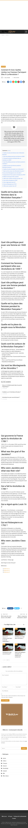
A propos (10, 816)
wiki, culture (6, 776)
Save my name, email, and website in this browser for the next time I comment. (13, 696)
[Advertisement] (14, 15)
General (5, 765)
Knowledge (5, 768)
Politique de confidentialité (20, 816)
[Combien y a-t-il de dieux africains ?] (20, 631)
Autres (4, 758)
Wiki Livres (4, 816)
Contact (14, 818)
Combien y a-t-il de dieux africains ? (11, 392)
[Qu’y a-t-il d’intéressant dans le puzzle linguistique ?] (8, 631)
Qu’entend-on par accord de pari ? (11, 397)
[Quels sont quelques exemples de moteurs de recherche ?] (20, 647)
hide (9, 150)
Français (5, 763)
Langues (5, 770)
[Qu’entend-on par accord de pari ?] (8, 647)
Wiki (4, 628)
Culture (3, 66)
